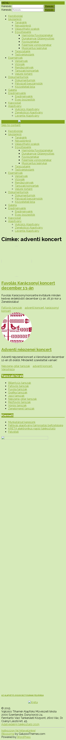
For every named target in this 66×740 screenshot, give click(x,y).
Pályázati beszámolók (29, 83)
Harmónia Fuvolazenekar (37, 35)
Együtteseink (23, 32)
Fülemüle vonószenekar (36, 45)
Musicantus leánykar (34, 48)
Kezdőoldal (15, 16)
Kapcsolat (14, 102)
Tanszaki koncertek (27, 70)
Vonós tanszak (17, 405)
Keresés (6, 6)
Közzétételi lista (25, 86)
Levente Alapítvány (27, 115)
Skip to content (10, 125)
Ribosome (7, 733)
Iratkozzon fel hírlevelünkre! (18, 730)
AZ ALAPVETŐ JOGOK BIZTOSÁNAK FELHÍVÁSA (22, 695)
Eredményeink (17, 93)
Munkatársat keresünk (21, 422)
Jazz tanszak (16, 395)
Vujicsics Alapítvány (27, 109)
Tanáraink (21, 22)
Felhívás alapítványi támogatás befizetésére (35, 425)
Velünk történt (23, 74)
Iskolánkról (14, 19)
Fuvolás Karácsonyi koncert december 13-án (28, 285)
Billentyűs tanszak (19, 382)
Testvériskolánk (24, 54)
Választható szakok (27, 28)
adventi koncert (34, 307)
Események (15, 57)
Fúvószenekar (30, 41)
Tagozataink (22, 51)
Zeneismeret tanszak (21, 408)
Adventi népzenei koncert (26, 349)
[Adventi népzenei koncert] (33, 328)
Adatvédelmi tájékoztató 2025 (20, 724)
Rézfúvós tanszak (19, 402)
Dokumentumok (18, 77)
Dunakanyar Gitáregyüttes (38, 38)
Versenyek (21, 61)
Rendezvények (24, 67)
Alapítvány (14, 106)
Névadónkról (23, 25)
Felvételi (13, 431)
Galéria (12, 90)
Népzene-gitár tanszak (15, 366)
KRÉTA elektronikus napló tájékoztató (32, 428)
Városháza (8, 369)
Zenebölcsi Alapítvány (29, 112)
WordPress (23, 737)
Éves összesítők (25, 99)
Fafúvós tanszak (11, 307)
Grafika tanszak (17, 392)
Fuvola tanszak (17, 389)
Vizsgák (20, 64)
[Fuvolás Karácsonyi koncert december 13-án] (33, 261)
